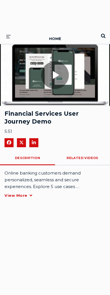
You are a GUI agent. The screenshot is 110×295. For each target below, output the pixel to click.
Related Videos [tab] (82, 158)
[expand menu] (8, 36)
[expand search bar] (103, 33)
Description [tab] (27, 158)
